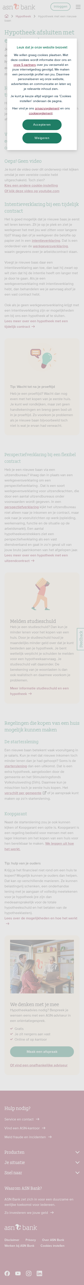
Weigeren (42, 138)
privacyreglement (47, 108)
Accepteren (42, 124)
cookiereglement (40, 113)
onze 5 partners (24, 64)
